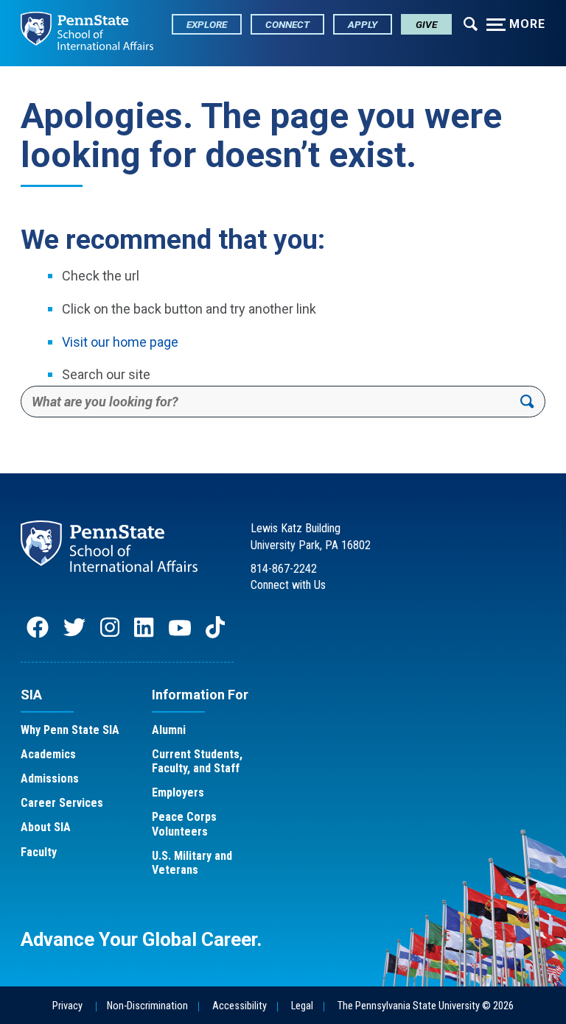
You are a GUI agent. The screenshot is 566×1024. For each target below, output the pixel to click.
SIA (31, 694)
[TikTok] (217, 634)
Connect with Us (288, 585)
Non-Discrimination (147, 1006)
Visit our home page (120, 342)
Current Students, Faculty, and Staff (197, 761)
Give (426, 24)
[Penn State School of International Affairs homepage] (87, 33)
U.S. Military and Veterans (192, 863)
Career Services (62, 803)
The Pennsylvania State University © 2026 (426, 1006)
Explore (206, 24)
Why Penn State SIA (70, 730)
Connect (287, 24)
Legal (302, 1006)
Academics (48, 754)
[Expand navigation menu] (470, 23)
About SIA (46, 827)
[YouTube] (180, 634)
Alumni (169, 730)
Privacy (67, 1006)
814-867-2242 (284, 569)
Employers (178, 792)
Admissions (50, 778)
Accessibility (239, 1006)
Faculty (39, 852)
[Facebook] (38, 634)
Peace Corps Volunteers (184, 824)
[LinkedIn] (143, 634)
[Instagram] (109, 634)
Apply (362, 24)
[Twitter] (74, 634)
